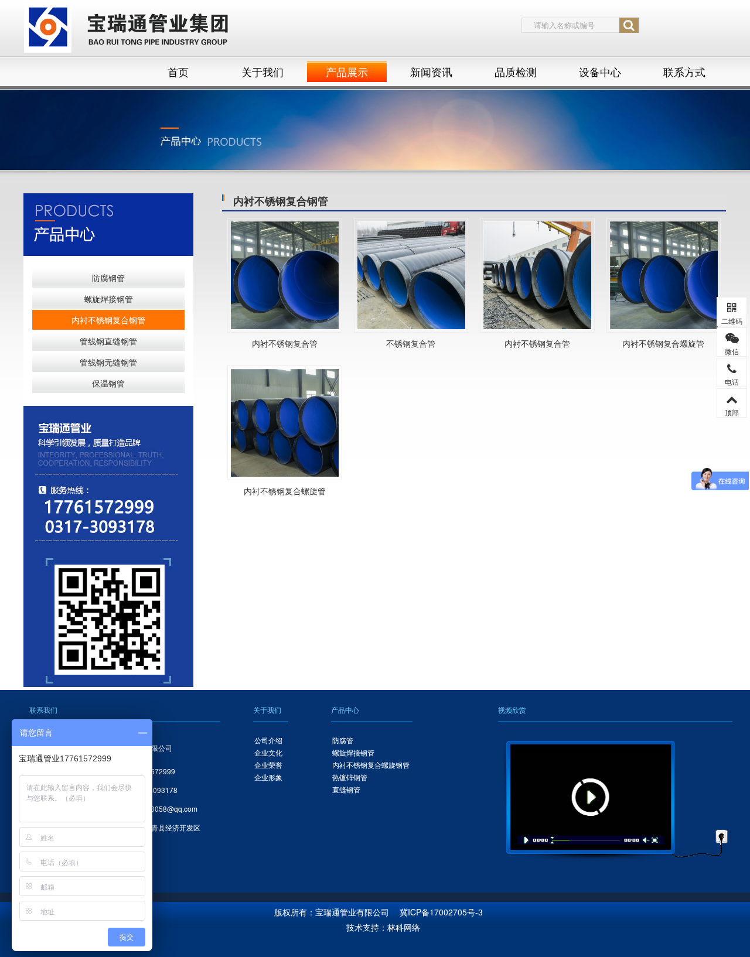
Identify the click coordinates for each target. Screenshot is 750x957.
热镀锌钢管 (349, 777)
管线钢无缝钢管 (108, 362)
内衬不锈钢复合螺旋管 (663, 343)
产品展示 (347, 71)
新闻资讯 (431, 71)
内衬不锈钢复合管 (285, 343)
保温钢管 (108, 383)
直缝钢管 (346, 789)
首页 (178, 71)
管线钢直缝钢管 (108, 341)
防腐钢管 (108, 277)
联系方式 (684, 71)
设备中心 (600, 71)
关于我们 (262, 71)
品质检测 (516, 71)
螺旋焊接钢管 (108, 299)
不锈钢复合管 (410, 343)
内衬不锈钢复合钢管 (108, 320)
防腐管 (342, 740)
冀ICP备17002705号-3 (441, 912)
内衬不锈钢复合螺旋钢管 (371, 765)
